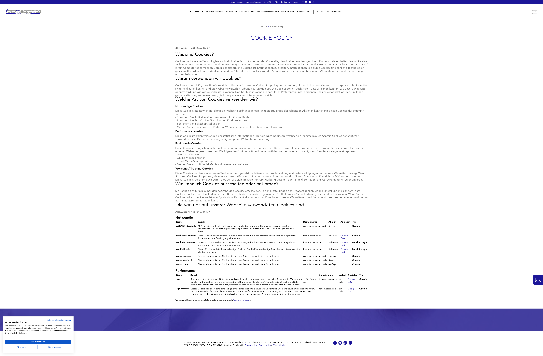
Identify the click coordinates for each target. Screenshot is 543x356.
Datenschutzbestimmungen (59, 320)
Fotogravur (196, 11)
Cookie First (344, 237)
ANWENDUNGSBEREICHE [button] (329, 11)
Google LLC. (352, 280)
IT (535, 12)
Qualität (267, 2)
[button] (538, 280)
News (295, 2)
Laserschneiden (214, 11)
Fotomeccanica (236, 2)
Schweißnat (304, 11)
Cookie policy (265, 345)
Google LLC (352, 290)
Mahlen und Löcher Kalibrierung (275, 11)
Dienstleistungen (253, 2)
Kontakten (285, 2)
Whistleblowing (279, 345)
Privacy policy (251, 345)
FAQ (276, 2)
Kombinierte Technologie (240, 11)
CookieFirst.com (241, 299)
